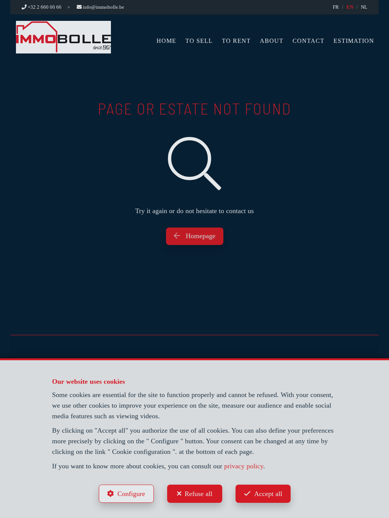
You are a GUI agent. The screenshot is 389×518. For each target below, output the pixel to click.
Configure (131, 494)
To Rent (236, 41)
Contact (308, 41)
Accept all (268, 494)
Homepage (199, 236)
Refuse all (198, 494)
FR (336, 7)
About (271, 41)
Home (166, 41)
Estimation (354, 41)
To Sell (199, 41)
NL (364, 7)
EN (349, 7)
